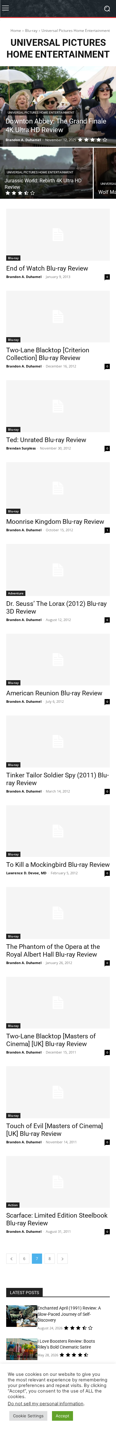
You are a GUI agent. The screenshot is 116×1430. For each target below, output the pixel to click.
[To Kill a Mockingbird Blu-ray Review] (58, 831)
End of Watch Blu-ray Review (47, 268)
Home (16, 30)
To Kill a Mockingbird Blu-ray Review (58, 864)
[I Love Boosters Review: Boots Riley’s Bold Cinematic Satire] (21, 1349)
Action (13, 1205)
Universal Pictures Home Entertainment (41, 112)
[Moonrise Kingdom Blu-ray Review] (58, 488)
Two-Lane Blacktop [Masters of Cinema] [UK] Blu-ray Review (51, 1040)
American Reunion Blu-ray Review (54, 693)
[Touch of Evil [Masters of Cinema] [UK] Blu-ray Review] (58, 1092)
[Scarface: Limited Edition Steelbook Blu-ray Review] (58, 1182)
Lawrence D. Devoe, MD (26, 873)
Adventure (16, 593)
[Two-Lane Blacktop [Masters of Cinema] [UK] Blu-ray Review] (58, 1003)
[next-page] (62, 1259)
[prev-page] (11, 1259)
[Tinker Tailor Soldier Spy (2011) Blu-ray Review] (58, 741)
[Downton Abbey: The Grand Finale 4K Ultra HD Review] (58, 106)
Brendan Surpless (21, 448)
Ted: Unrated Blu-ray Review (46, 440)
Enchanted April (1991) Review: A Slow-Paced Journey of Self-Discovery (69, 1314)
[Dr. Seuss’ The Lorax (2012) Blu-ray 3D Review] (58, 570)
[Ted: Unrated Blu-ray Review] (58, 406)
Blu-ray (31, 30)
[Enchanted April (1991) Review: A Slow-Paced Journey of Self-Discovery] (21, 1316)
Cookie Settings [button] (28, 1415)
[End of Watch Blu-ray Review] (58, 235)
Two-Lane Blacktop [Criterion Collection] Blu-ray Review (47, 354)
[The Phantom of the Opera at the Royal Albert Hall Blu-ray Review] (58, 913)
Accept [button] (62, 1415)
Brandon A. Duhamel (23, 276)
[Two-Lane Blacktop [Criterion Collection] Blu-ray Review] (58, 317)
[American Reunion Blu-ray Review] (58, 660)
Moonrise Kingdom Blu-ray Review (55, 521)
